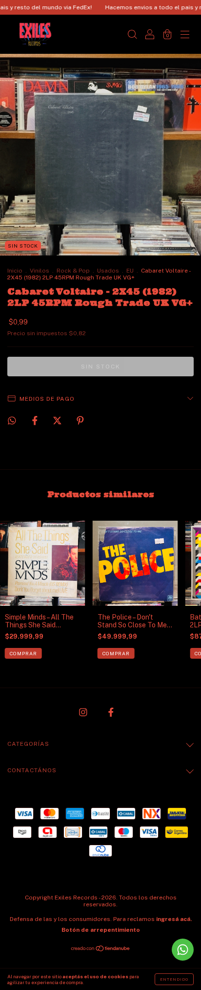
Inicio (14, 270)
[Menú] (185, 35)
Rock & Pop (73, 270)
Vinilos (39, 270)
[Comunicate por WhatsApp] (183, 950)
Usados (108, 270)
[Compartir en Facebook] (35, 420)
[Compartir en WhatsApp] (12, 420)
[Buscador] (132, 35)
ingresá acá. (174, 919)
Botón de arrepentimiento (100, 929)
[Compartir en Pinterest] (80, 420)
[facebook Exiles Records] (111, 712)
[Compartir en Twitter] (58, 420)
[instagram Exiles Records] (84, 712)
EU (130, 270)
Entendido (174, 979)
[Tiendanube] (100, 949)
